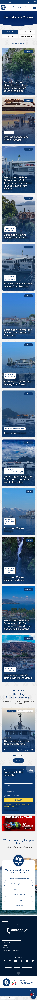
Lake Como (27, 32)
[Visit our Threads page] (32, 960)
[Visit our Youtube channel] (27, 960)
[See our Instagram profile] (4, 960)
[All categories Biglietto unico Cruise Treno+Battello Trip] (18, 43)
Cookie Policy (17, 967)
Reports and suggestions (10, 950)
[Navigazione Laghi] (3, 7)
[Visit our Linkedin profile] (15, 960)
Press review (6, 942)
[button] (29, 2)
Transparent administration (11, 940)
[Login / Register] (35, 2)
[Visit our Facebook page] (9, 960)
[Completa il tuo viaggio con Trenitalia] (18, 823)
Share (5, 749)
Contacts (5, 921)
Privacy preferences (27, 967)
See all (18, 760)
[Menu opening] (34, 7)
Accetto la (13, 795)
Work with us (6, 947)
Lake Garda (10, 36)
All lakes (10, 32)
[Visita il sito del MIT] (23, 982)
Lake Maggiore (27, 36)
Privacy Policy (15, 795)
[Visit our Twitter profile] (21, 960)
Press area (5, 945)
